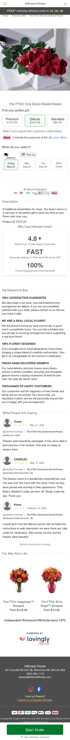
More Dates (59, 164)
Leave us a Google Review (35, 700)
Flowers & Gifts (19, 15)
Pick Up (31, 154)
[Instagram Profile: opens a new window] (31, 688)
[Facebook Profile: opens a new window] (38, 688)
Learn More (60, 137)
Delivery (10, 157)
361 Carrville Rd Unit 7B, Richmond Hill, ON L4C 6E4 (35, 670)
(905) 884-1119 (35, 673)
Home (5, 15)
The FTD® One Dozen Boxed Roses (45, 431)
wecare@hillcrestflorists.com (35, 677)
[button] (62, 731)
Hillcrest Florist (35, 3)
